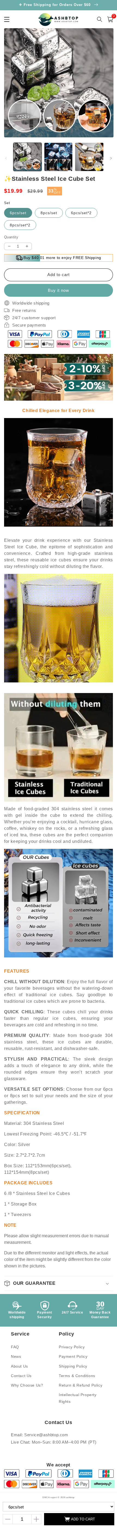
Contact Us (21, 1376)
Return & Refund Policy (80, 1385)
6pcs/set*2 (81, 213)
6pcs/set (18, 213)
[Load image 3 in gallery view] (89, 157)
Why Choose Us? (27, 1385)
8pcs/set (49, 213)
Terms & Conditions (77, 1376)
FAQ (15, 1347)
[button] (58, 1283)
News (16, 1356)
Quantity (11, 237)
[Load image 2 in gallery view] (58, 157)
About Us (19, 1366)
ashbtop (70, 1497)
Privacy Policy (72, 1347)
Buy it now (58, 290)
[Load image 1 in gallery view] (27, 157)
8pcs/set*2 (20, 225)
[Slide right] (111, 158)
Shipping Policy (73, 1366)
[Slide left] (6, 158)
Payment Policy (73, 1356)
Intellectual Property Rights (78, 1398)
